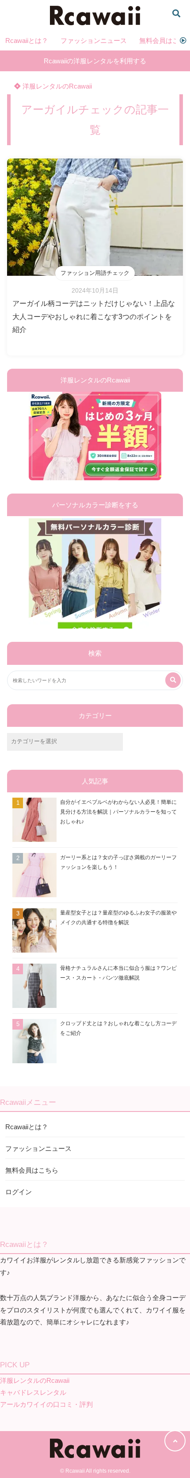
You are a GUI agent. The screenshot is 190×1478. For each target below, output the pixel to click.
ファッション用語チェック (95, 273)
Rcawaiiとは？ (26, 40)
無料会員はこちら (31, 1170)
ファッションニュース (94, 40)
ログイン (18, 1192)
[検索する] (173, 680)
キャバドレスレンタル (33, 1392)
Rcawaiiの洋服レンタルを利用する (95, 61)
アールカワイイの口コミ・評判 (46, 1404)
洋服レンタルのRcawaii (56, 86)
